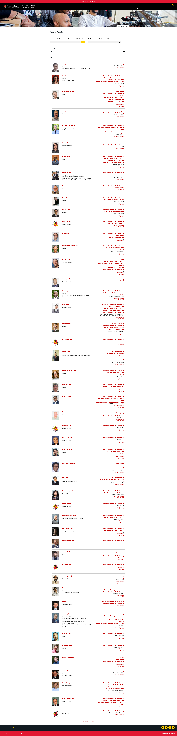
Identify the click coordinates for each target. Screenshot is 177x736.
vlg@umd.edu (120, 706)
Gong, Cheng (66, 683)
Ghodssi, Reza (66, 614)
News (167, 8)
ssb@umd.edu (120, 253)
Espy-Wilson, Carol (68, 528)
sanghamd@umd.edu (119, 496)
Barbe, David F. (66, 186)
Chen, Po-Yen (66, 304)
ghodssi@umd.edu (119, 627)
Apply (161, 5)
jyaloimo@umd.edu (119, 104)
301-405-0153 (121, 319)
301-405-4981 (121, 299)
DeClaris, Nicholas (68, 437)
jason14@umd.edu (119, 567)
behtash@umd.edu (119, 165)
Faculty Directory (7, 727)
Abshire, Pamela (67, 76)
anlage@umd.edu (120, 116)
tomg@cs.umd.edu (119, 664)
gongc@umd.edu (120, 692)
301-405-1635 (121, 138)
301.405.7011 (121, 334)
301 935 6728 (121, 569)
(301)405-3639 (120, 442)
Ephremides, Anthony (69, 515)
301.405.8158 (121, 628)
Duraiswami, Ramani (68, 463)
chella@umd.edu (120, 282)
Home (119, 26)
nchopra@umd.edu (119, 333)
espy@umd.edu (120, 533)
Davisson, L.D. (66, 425)
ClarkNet (45, 727)
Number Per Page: (54, 48)
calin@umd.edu (120, 240)
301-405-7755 (121, 676)
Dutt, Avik (65, 477)
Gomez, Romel (66, 671)
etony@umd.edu (120, 521)
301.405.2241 (121, 596)
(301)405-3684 (120, 391)
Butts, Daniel (66, 259)
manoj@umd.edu (120, 581)
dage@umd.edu (120, 389)
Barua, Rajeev (66, 209)
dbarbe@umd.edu (119, 187)
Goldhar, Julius (66, 633)
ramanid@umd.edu (119, 472)
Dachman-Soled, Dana (69, 371)
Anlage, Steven (67, 111)
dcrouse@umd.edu (119, 342)
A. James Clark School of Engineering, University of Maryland (19, 4)
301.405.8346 (121, 167)
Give (165, 5)
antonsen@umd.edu (119, 136)
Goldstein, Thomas (68, 657)
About (131, 8)
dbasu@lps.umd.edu (119, 225)
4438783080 (121, 189)
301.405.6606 (121, 181)
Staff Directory (18, 727)
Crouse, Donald (67, 339)
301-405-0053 (121, 666)
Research (151, 8)
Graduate (145, 8)
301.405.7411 (121, 535)
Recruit (169, 5)
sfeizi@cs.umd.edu (119, 557)
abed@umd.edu (120, 67)
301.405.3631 (121, 69)
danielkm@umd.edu (119, 405)
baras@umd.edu (120, 179)
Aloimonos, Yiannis (68, 91)
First (84, 721)
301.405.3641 (121, 522)
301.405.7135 (121, 204)
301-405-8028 (121, 407)
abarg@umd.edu (120, 203)
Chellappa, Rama (67, 279)
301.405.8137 (121, 216)
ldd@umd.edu (120, 429)
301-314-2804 (121, 366)
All (108, 38)
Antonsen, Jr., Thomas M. (70, 125)
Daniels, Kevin (66, 396)
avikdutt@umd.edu (119, 484)
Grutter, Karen (66, 711)
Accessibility (14, 733)
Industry (162, 8)
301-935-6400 (121, 226)
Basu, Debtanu (66, 221)
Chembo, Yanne (67, 291)
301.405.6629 (121, 86)
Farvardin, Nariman (68, 540)
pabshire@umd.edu (119, 85)
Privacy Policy (6, 733)
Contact (157, 5)
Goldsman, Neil (67, 645)
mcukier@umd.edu (119, 364)
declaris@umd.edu (119, 441)
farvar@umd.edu (120, 542)
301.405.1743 (121, 106)
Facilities (38, 727)
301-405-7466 (121, 458)
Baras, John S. (66, 172)
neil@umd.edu (120, 648)
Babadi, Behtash (67, 156)
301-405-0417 (121, 486)
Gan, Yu (64, 601)
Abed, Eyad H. (66, 64)
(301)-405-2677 (120, 497)
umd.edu (20, 733)
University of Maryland (88, 1)
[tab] (88, 56)
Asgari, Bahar (66, 143)
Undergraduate (138, 8)
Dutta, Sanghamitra (68, 491)
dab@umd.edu (120, 272)
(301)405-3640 (120, 508)
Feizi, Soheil (66, 552)
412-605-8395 (121, 716)
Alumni (157, 8)
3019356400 (121, 344)
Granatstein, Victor (68, 698)
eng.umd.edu (145, 5)
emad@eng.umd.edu (119, 507)
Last (93, 721)
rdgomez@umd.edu (119, 674)
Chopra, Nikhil (66, 323)
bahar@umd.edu (120, 148)
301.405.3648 (121, 650)
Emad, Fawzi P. (66, 504)
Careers (151, 5)
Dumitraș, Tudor (67, 449)
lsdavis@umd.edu (120, 419)
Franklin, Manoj (67, 576)
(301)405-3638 (120, 254)
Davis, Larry (66, 412)
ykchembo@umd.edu (119, 298)
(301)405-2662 (120, 420)
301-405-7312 (121, 118)
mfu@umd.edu (120, 595)
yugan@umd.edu (120, 605)
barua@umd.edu (120, 215)
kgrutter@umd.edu (119, 714)
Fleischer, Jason (67, 564)
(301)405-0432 (120, 583)
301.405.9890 (121, 274)
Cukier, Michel (66, 351)
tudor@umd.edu (120, 456)
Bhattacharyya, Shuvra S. (70, 246)
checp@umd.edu (120, 317)
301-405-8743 (121, 559)
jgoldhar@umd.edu (119, 637)
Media (32, 727)
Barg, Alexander (67, 198)
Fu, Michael (65, 588)
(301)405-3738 (120, 638)
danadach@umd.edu (119, 378)
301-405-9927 (121, 379)
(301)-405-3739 (120, 693)
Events (171, 8)
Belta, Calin (65, 233)
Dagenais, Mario (67, 384)
